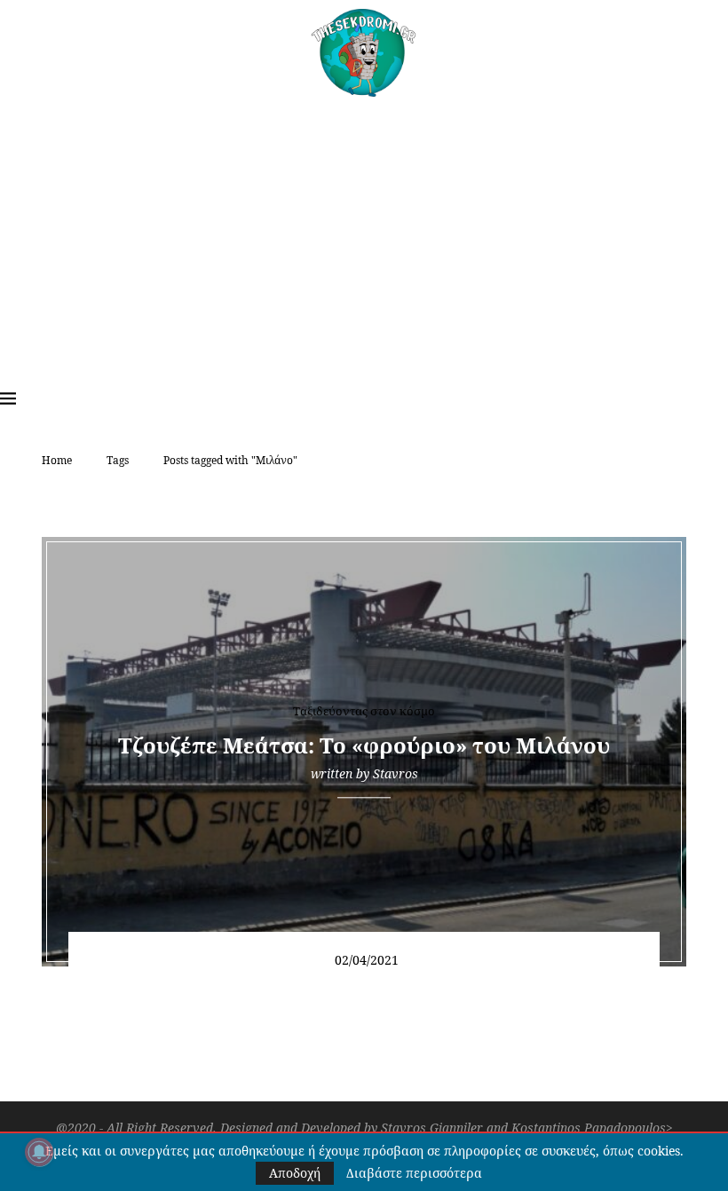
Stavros (395, 773)
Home (57, 460)
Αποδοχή (294, 1172)
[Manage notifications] (39, 1152)
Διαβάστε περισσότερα (414, 1173)
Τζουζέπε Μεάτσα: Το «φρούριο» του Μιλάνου (364, 745)
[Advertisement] (364, 230)
